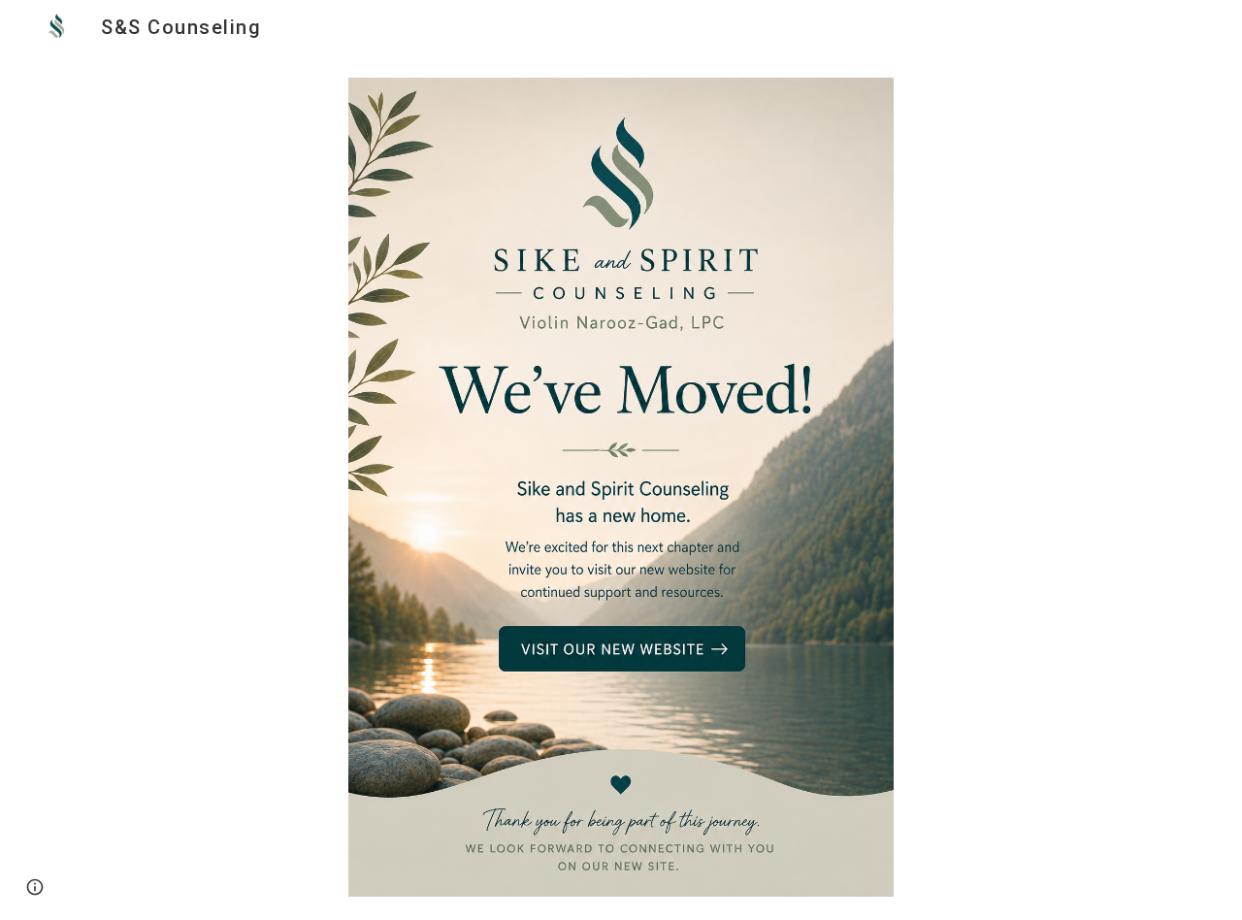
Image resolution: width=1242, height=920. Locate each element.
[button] (35, 887)
